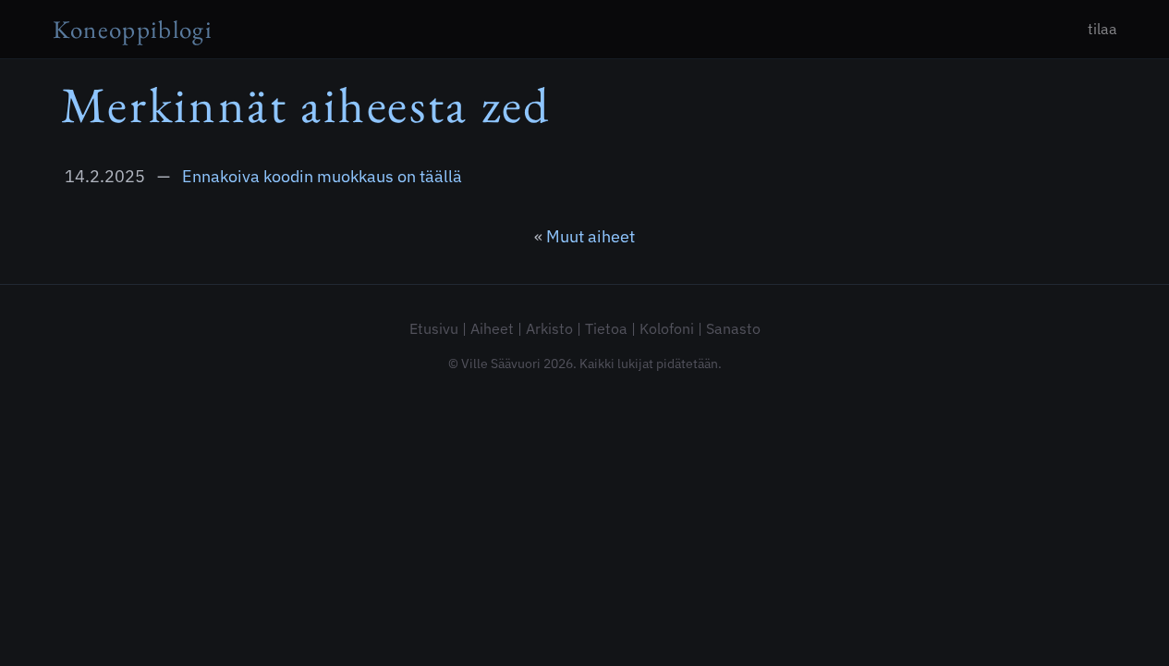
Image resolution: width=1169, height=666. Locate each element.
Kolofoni (666, 328)
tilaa (1102, 28)
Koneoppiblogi (133, 29)
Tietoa (606, 328)
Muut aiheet (590, 236)
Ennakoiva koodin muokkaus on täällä (322, 176)
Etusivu (433, 328)
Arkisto (549, 328)
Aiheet (492, 328)
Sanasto (733, 328)
